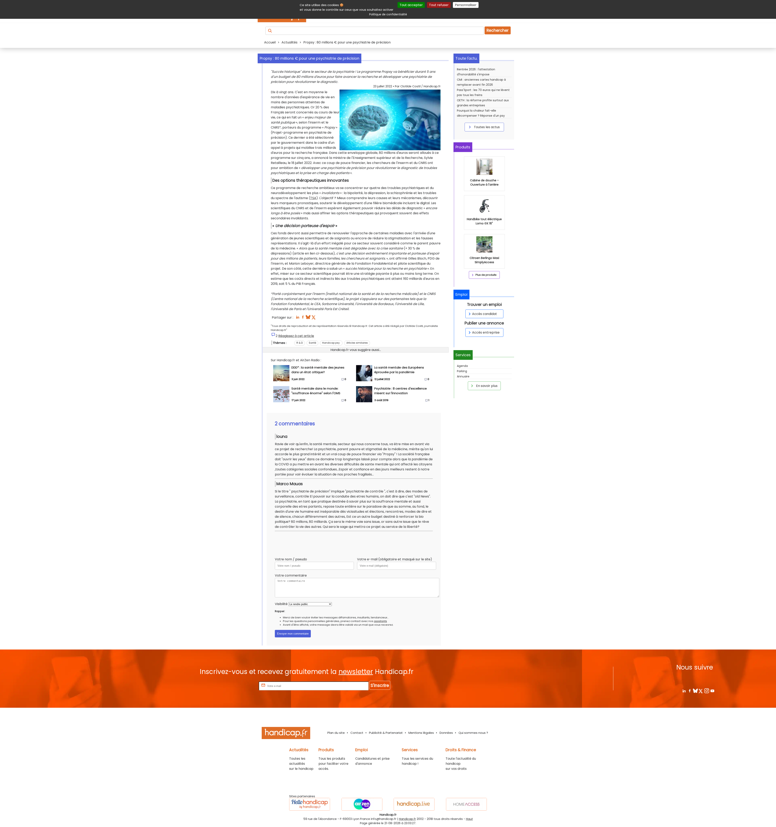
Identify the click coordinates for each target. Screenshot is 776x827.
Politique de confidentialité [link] (388, 14)
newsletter (355, 671)
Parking (462, 371)
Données (446, 733)
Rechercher (498, 30)
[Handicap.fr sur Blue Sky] (695, 690)
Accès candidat (484, 314)
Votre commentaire (291, 575)
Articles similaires (357, 342)
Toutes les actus (486, 127)
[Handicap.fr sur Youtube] (712, 690)
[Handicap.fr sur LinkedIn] (684, 690)
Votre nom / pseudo (291, 559)
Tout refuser (439, 5)
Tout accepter (411, 5)
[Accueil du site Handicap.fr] (286, 733)
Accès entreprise (486, 332)
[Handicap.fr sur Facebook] (689, 690)
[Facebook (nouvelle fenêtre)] (302, 318)
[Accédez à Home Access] (466, 804)
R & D (299, 342)
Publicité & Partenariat (386, 733)
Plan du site (336, 733)
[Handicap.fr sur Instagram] (706, 690)
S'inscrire (380, 685)
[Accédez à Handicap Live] (414, 804)
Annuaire (463, 376)
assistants (380, 621)
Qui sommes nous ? (473, 733)
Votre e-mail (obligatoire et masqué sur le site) (394, 559)
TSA (313, 198)
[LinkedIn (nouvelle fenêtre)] (297, 318)
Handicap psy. (331, 342)
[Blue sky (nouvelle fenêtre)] (308, 318)
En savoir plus (486, 385)
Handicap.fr (407, 819)
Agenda (462, 366)
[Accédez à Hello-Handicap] (309, 804)
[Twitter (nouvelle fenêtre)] (314, 318)
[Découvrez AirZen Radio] (362, 804)
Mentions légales (421, 733)
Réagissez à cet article (296, 336)
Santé (312, 342)
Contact (356, 733)
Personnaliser (466, 5)
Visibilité (281, 604)
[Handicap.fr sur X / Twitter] (701, 690)
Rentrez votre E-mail (242, 685)
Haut (469, 819)
